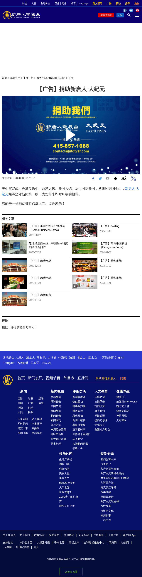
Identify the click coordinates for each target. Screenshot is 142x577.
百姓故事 (106, 505)
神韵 (24, 3)
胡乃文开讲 (122, 406)
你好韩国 (64, 468)
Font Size (124, 177)
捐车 (127, 3)
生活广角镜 (65, 459)
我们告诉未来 (108, 459)
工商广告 (28, 77)
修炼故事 (106, 515)
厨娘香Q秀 (65, 492)
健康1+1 (121, 396)
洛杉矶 (41, 357)
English (119, 357)
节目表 (69, 378)
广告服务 (98, 535)
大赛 (33, 3)
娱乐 (41, 398)
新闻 (23, 391)
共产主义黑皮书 (110, 501)
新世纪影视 (22, 547)
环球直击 (56, 401)
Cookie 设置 (71, 571)
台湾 (30, 403)
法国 (72, 357)
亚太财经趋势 (58, 439)
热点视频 (37, 418)
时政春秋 (77, 410)
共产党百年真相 (110, 468)
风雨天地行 (107, 496)
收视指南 (39, 535)
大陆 (20, 412)
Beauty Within (67, 482)
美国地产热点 (102, 429)
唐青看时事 (78, 429)
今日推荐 (37, 423)
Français (8, 362)
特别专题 (107, 454)
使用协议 (69, 535)
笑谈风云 (99, 401)
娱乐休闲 (65, 454)
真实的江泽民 (108, 487)
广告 (109, 3)
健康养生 (123, 391)
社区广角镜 (57, 434)
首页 (4, 77)
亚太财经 (56, 443)
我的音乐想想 (67, 505)
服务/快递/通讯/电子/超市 (51, 77)
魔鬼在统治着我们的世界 (115, 477)
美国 (20, 403)
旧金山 (81, 357)
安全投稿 (84, 535)
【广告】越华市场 (40, 260)
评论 (20, 407)
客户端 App (129, 535)
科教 (30, 412)
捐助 (118, 3)
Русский (22, 362)
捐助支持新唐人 (106, 378)
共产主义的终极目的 (112, 473)
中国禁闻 (56, 406)
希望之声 (74, 542)
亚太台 (92, 357)
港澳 (30, 398)
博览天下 (23, 428)
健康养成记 (122, 410)
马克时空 (77, 439)
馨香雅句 (99, 410)
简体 (64, 3)
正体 (57, 3)
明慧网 (113, 542)
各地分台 (45, 3)
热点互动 (77, 401)
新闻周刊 (56, 420)
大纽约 (19, 357)
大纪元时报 (43, 542)
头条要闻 (23, 418)
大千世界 (64, 487)
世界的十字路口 (81, 434)
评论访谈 (79, 391)
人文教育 (101, 391)
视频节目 (15, 77)
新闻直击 (56, 415)
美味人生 (64, 477)
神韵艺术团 (25, 542)
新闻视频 (57, 391)
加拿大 (30, 357)
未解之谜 (99, 396)
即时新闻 (23, 423)
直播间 (83, 378)
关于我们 (24, 535)
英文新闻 (97, 3)
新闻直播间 (106, 15)
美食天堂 (64, 473)
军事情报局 (78, 424)
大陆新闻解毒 (80, 443)
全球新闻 (56, 396)
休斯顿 (62, 357)
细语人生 (77, 448)
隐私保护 (54, 535)
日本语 (35, 362)
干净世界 (59, 542)
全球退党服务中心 (94, 542)
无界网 (8, 547)
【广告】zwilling (109, 226)
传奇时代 (106, 464)
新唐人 (130, 188)
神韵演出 (23, 432)
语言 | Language (79, 3)
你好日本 (64, 464)
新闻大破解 (78, 420)
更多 (36, 547)
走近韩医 (121, 420)
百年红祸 (106, 492)
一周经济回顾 (58, 429)
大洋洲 (52, 357)
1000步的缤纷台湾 (68, 499)
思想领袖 (77, 415)
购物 (136, 3)
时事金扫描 (78, 406)
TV (121, 15)
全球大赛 (37, 432)
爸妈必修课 (100, 420)
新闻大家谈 (78, 396)
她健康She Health (126, 401)
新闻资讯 (35, 378)
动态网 (125, 542)
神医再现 (121, 415)
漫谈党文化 (107, 510)
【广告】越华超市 (40, 294)
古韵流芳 (99, 406)
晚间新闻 (56, 410)
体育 (41, 403)
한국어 (46, 362)
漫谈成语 (99, 415)
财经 (30, 407)
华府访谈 (56, 424)
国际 (20, 398)
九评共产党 (107, 482)
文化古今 (99, 424)
